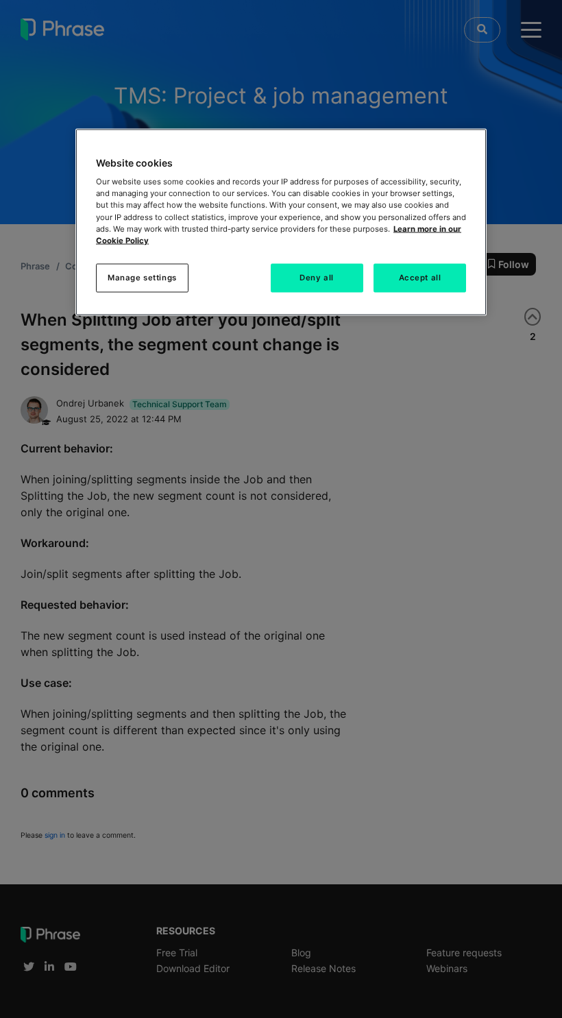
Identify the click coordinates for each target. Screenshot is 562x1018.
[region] (281, 221)
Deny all (317, 277)
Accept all (420, 277)
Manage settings (142, 277)
